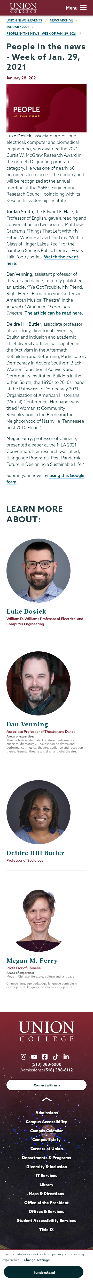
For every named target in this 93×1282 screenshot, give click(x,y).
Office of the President (46, 1202)
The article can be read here (53, 313)
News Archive (61, 20)
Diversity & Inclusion (46, 1166)
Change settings (37, 1260)
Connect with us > (47, 1085)
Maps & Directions (46, 1193)
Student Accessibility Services (46, 1220)
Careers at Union (46, 1148)
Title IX (46, 1229)
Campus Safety (46, 1139)
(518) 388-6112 (58, 1070)
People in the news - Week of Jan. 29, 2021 (41, 33)
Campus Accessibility (46, 1121)
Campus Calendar (46, 1130)
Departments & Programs (46, 1157)
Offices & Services (46, 1211)
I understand (44, 1272)
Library (46, 1184)
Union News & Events (24, 20)
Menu (72, 8)
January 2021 (17, 27)
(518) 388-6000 (46, 1064)
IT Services (46, 1175)
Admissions (46, 1112)
